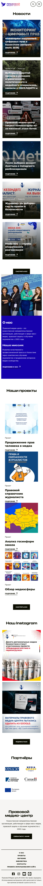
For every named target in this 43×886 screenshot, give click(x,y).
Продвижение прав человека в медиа (19, 444)
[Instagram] (18, 874)
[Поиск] (33, 4)
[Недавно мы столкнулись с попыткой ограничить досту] (21, 707)
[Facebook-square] (13, 874)
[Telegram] (29, 874)
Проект (8, 438)
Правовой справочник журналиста (14, 494)
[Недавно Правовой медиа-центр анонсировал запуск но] (21, 655)
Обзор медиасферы (20, 589)
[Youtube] (24, 874)
